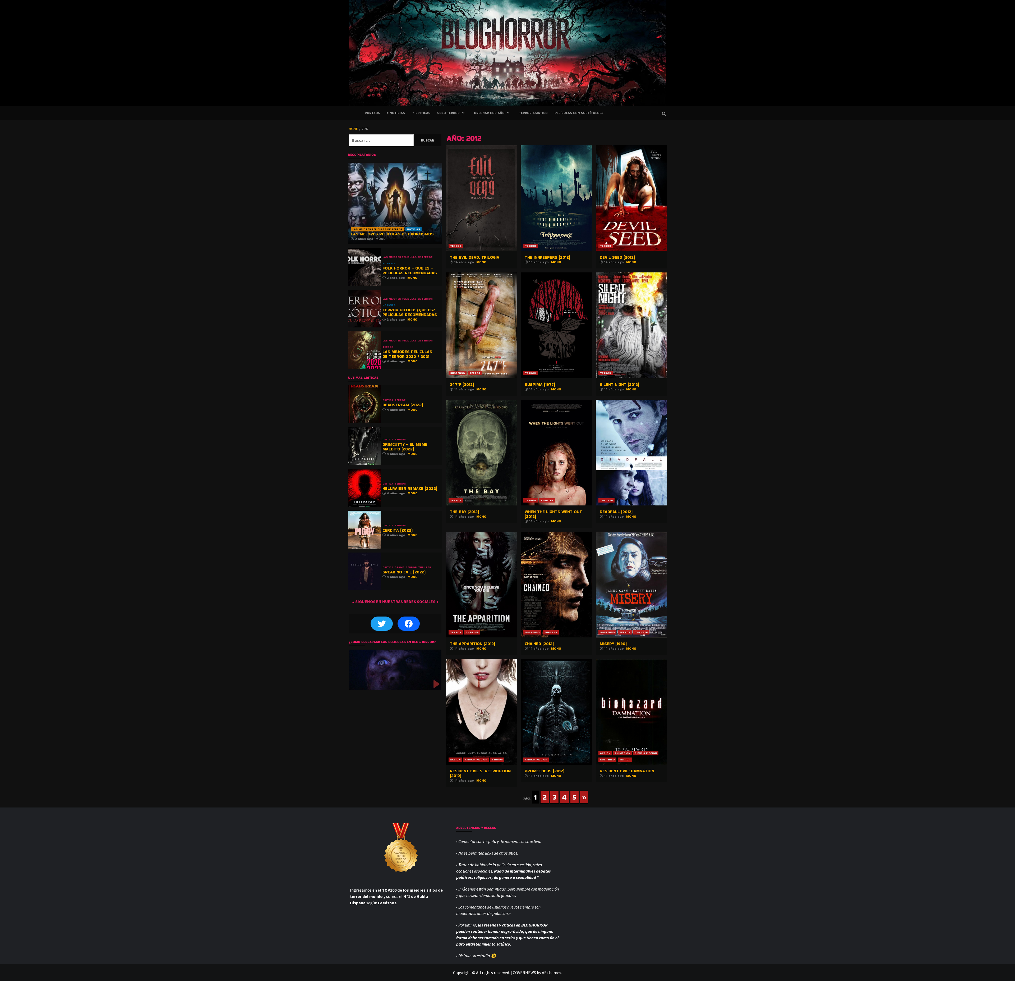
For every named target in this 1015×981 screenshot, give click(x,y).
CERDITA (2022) (397, 530)
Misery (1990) (613, 643)
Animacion (622, 753)
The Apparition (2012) (472, 643)
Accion (455, 759)
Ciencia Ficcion (476, 759)
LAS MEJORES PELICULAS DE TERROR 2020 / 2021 (407, 354)
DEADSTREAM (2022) (402, 405)
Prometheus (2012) (544, 771)
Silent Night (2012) (619, 384)
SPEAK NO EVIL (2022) (404, 572)
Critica (387, 400)
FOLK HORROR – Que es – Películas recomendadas (409, 270)
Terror (455, 246)
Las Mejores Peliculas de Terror (377, 229)
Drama (399, 567)
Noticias (413, 229)
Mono (481, 262)
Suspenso (457, 373)
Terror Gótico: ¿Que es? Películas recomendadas (409, 312)
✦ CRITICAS (421, 113)
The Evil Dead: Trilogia (474, 257)
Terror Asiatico (533, 113)
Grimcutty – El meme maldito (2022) (404, 446)
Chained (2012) (539, 643)
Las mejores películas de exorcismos (392, 234)
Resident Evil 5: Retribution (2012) (480, 773)
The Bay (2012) (464, 511)
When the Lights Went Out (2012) (553, 514)
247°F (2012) (462, 384)
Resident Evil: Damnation (627, 771)
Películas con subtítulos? (579, 113)
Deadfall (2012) (616, 511)
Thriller (547, 500)
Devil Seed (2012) (617, 257)
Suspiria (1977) (540, 384)
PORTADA (372, 113)
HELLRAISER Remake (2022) (409, 488)
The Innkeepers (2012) (547, 257)
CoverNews (524, 972)
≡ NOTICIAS (396, 113)
